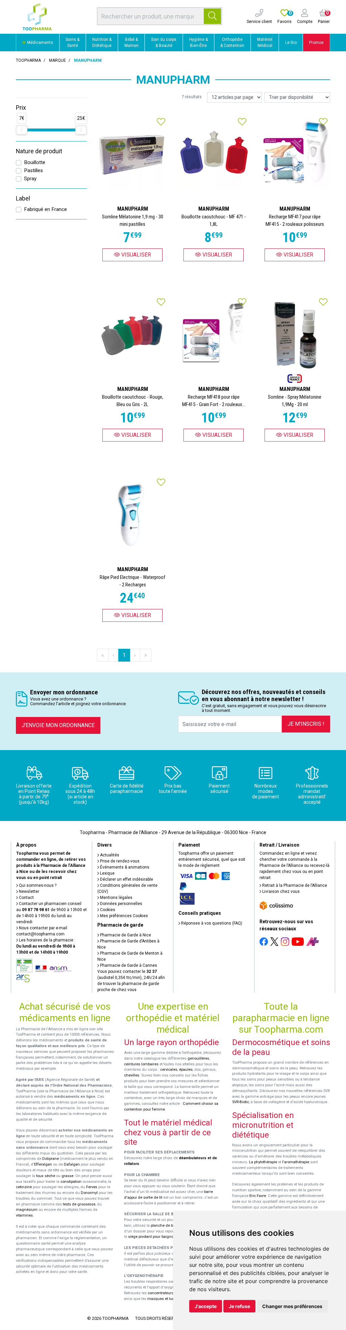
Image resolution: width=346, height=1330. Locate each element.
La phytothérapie (263, 1162)
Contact (26, 897)
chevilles (131, 1075)
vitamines (24, 1215)
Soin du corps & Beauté (163, 42)
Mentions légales (115, 897)
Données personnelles (120, 903)
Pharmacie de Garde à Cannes (128, 965)
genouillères (198, 1058)
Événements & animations (124, 867)
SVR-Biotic (240, 1102)
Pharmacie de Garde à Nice (125, 935)
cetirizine (24, 1187)
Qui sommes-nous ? (37, 885)
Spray (30, 179)
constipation (70, 1181)
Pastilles (33, 170)
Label (23, 198)
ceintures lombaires (141, 1064)
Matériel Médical (264, 42)
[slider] (21, 130)
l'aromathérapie (295, 1162)
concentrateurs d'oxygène (170, 1293)
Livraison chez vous (280, 891)
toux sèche (45, 1176)
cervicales (168, 1069)
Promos (316, 42)
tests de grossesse (79, 1204)
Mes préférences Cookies (123, 915)
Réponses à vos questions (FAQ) (211, 923)
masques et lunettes (165, 1299)
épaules (186, 1069)
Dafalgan (72, 1164)
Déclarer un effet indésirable (126, 879)
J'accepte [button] (206, 1306)
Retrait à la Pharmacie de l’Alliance (294, 885)
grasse (67, 1176)
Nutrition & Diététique (102, 42)
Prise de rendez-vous (119, 861)
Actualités (109, 855)
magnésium (27, 1209)
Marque (57, 60)
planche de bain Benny (170, 1225)
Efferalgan (43, 1164)
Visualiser (135, 254)
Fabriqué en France (45, 209)
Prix (21, 107)
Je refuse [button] (239, 1306)
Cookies (107, 909)
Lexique (107, 873)
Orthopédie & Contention (232, 42)
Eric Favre (257, 1196)
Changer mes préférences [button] (292, 1306)
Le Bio (291, 42)
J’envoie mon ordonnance (58, 725)
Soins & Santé (72, 42)
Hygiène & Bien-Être (198, 42)
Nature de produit (39, 151)
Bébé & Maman (131, 42)
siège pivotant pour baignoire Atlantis (160, 1236)
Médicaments (39, 42)
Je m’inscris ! (306, 724)
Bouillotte (34, 162)
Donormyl (89, 1193)
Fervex (91, 1187)
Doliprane (50, 1158)
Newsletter (28, 891)
